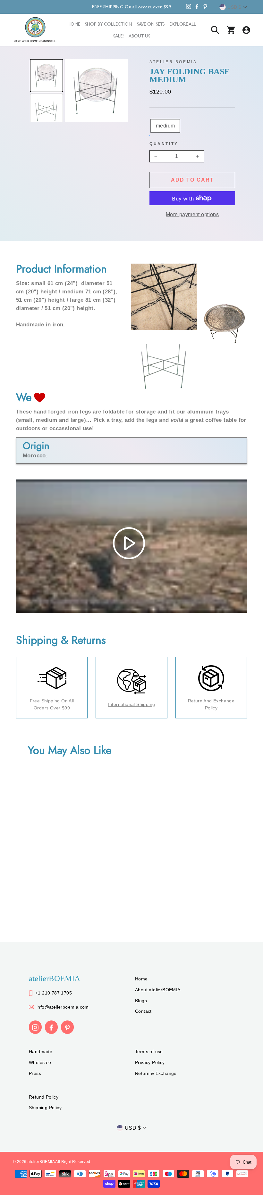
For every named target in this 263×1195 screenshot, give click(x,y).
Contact (143, 1011)
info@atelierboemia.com (63, 1007)
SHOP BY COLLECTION (108, 23)
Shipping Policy (45, 1107)
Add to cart (192, 180)
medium (165, 125)
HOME (73, 23)
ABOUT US (139, 35)
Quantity (163, 144)
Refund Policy (43, 1097)
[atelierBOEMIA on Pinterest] (67, 1027)
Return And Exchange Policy (211, 704)
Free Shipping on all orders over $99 (52, 704)
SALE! (118, 35)
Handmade (40, 1051)
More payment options (192, 214)
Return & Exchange (156, 1073)
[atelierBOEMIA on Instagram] (35, 1027)
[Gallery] (78, 90)
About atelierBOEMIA (158, 989)
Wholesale (40, 1062)
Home (141, 978)
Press (35, 1073)
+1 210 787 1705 (53, 992)
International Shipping (131, 704)
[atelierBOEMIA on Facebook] (51, 1027)
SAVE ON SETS (151, 23)
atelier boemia (173, 62)
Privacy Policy (150, 1062)
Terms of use (149, 1051)
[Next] (118, 90)
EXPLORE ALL (182, 23)
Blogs (141, 1000)
